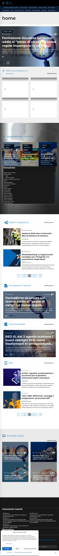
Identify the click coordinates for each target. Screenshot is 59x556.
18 (40, 275)
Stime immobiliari (29, 199)
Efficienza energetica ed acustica (11, 7)
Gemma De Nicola (50, 34)
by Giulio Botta (24, 381)
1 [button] (51, 62)
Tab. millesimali (51, 7)
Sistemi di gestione (33, 7)
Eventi (29, 180)
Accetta (7, 548)
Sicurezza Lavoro (23, 7)
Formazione (44, 10)
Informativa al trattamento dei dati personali (23, 552)
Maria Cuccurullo (48, 473)
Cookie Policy (9, 552)
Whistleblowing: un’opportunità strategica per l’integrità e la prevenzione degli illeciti (37, 257)
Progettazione (30, 191)
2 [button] (53, 62)
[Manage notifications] (55, 553)
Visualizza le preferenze (30, 548)
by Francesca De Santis (26, 262)
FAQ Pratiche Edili (29, 182)
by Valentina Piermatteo (26, 401)
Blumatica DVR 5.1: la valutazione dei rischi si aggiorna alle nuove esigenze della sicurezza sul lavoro (43, 458)
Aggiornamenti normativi (30, 172)
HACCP (29, 187)
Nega (17, 548)
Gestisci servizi (9, 543)
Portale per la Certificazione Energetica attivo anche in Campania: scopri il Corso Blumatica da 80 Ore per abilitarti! (16, 521)
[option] (29, 46)
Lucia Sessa (21, 473)
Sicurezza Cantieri (43, 7)
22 (40, 414)
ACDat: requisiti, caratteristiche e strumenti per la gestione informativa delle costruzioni (38, 375)
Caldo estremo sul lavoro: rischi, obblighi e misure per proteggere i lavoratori (44, 477)
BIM (12, 10)
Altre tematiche (51, 10)
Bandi (30, 176)
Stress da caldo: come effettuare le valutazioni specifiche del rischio (15, 515)
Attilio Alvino (48, 333)
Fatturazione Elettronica (29, 184)
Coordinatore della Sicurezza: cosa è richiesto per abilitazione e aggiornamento (15, 526)
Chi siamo (43, 546)
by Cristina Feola (25, 239)
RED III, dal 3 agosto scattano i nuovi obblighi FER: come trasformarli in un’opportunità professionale (29, 342)
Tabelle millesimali (29, 203)
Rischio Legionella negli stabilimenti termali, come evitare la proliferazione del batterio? (13, 478)
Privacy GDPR (28, 10)
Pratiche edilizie (6, 10)
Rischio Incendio (29, 193)
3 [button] (54, 62)
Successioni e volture (18, 10)
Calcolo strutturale (36, 10)
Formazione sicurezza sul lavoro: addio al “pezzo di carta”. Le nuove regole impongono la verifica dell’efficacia (25, 305)
